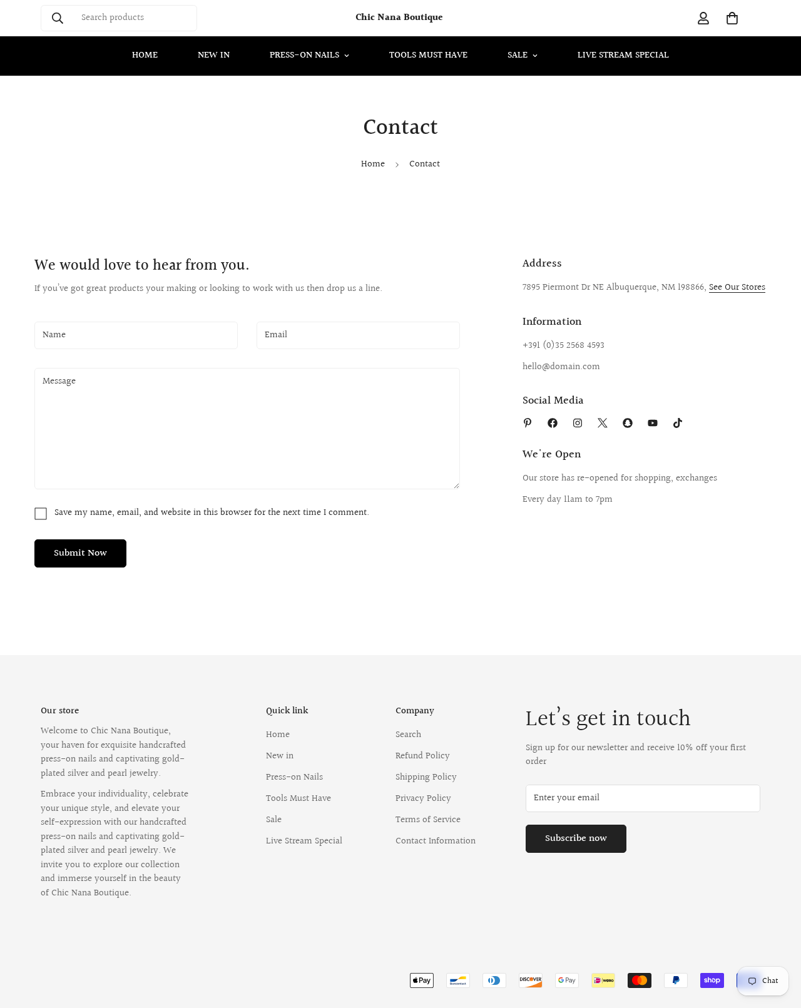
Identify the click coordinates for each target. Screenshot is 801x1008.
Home (145, 55)
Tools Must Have (428, 55)
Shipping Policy (426, 777)
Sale (518, 55)
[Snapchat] (628, 423)
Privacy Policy (423, 799)
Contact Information (435, 841)
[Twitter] (603, 423)
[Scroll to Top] (776, 939)
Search (408, 735)
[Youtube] (653, 423)
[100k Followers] (578, 423)
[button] (732, 18)
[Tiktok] (678, 423)
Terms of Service (428, 820)
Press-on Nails (304, 55)
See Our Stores (737, 287)
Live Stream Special (623, 55)
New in (214, 55)
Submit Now (80, 553)
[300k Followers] (553, 423)
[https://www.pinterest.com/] (528, 423)
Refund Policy (422, 756)
